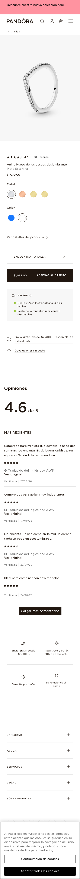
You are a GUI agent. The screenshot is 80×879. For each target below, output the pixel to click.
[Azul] (11, 217)
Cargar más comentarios (40, 611)
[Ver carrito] (61, 21)
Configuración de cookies (40, 859)
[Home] (20, 21)
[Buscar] (42, 21)
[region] (40, 850)
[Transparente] (22, 217)
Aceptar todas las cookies (39, 871)
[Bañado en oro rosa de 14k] (22, 194)
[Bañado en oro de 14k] (33, 194)
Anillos (16, 31)
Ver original (13, 474)
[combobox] (40, 432)
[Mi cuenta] (52, 21)
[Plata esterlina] (11, 194)
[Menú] (70, 21)
